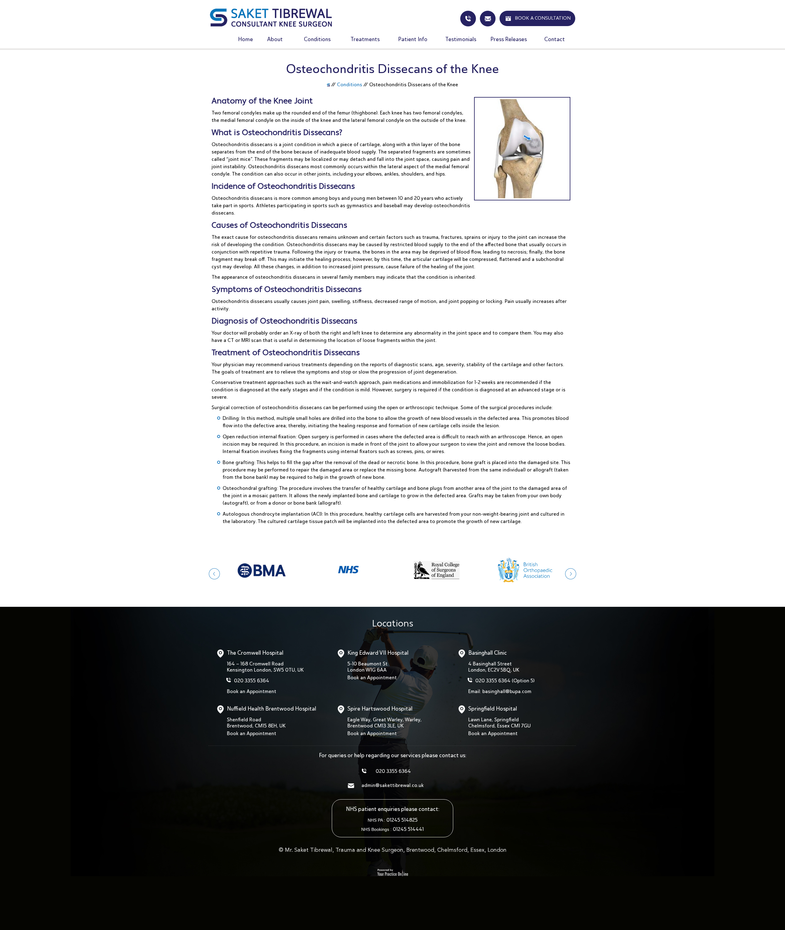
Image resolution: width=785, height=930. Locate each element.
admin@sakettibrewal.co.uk (488, 18)
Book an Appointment (251, 691)
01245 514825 (402, 820)
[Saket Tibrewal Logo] (271, 17)
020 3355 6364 (251, 681)
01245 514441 (408, 829)
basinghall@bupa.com (506, 691)
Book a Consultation (543, 18)
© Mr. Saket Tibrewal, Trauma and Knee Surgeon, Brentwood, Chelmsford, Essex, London (393, 850)
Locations (392, 624)
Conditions (349, 84)
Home (245, 39)
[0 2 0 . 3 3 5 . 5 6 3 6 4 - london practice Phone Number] (468, 18)
